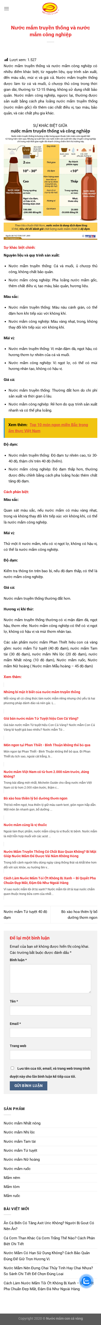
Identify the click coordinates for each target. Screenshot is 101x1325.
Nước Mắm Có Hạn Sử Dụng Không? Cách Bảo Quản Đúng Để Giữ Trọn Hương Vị (47, 1256)
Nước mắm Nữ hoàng (22, 1159)
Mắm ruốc (12, 1196)
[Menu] (6, 8)
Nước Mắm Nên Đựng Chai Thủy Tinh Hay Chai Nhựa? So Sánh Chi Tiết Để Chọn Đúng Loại (48, 1271)
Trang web (18, 1046)
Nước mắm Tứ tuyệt (20, 1150)
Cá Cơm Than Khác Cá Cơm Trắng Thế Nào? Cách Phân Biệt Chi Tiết (49, 1241)
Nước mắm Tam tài (20, 1141)
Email (15, 1024)
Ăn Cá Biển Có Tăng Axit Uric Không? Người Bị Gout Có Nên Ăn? (49, 1226)
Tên (14, 1001)
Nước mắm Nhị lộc (19, 1132)
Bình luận (18, 960)
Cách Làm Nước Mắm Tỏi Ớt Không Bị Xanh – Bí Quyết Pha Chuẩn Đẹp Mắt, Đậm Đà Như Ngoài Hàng (49, 1286)
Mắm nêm (12, 1178)
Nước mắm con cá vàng (64, 1318)
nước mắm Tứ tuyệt (30, 648)
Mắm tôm (12, 1187)
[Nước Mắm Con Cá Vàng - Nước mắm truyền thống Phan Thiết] (50, 8)
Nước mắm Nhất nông (22, 1123)
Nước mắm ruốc (17, 1169)
